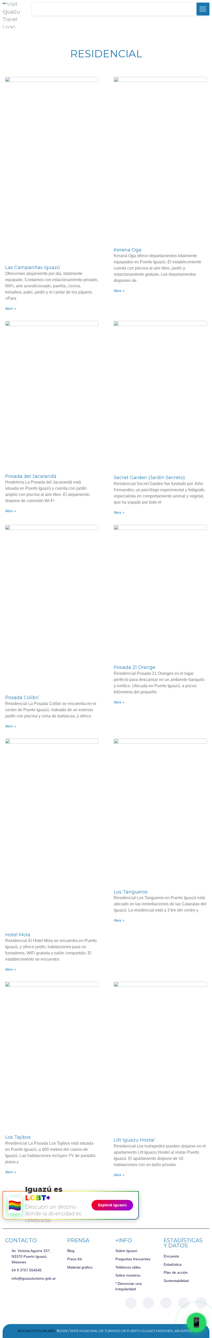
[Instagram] (148, 1303)
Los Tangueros (131, 892)
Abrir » (10, 308)
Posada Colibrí (22, 697)
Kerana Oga (127, 250)
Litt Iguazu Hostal (134, 1140)
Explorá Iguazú (112, 1205)
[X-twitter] (166, 1303)
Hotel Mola (17, 935)
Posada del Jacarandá (30, 476)
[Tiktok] (183, 1303)
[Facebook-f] (131, 1303)
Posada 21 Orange (134, 667)
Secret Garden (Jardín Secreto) (149, 477)
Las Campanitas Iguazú (32, 267)
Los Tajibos (18, 1137)
